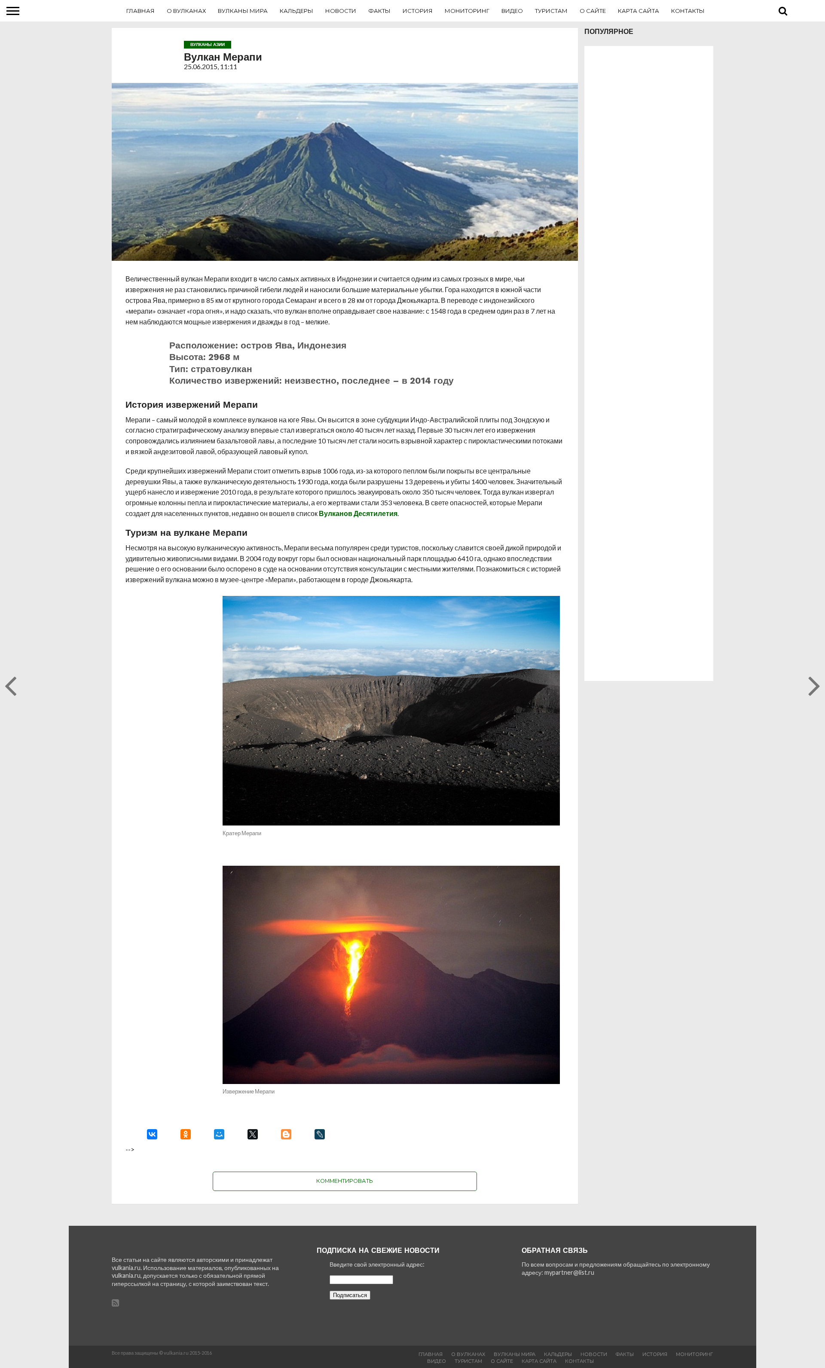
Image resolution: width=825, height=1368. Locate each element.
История (418, 10)
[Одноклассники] (185, 1134)
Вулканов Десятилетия (358, 513)
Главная (140, 10)
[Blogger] (286, 1134)
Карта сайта (638, 10)
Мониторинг (467, 10)
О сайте (593, 10)
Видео (512, 10)
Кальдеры (296, 10)
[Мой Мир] (219, 1134)
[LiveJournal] (320, 1134)
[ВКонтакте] (152, 1134)
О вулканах (186, 10)
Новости (340, 10)
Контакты (688, 10)
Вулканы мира (243, 10)
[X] (253, 1134)
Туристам (551, 10)
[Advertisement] (648, 363)
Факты (379, 10)
